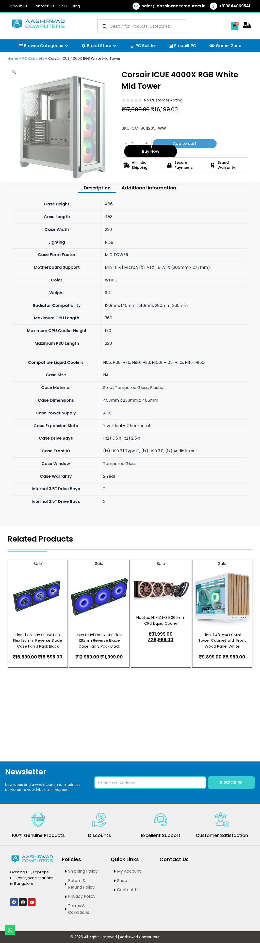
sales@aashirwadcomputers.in (174, 6)
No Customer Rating (163, 100)
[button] (14, 72)
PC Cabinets (33, 58)
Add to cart (185, 143)
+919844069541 (234, 6)
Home (13, 58)
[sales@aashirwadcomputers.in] (136, 6)
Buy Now (150, 151)
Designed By (177, 937)
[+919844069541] (213, 6)
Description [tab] (97, 188)
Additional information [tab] (149, 188)
